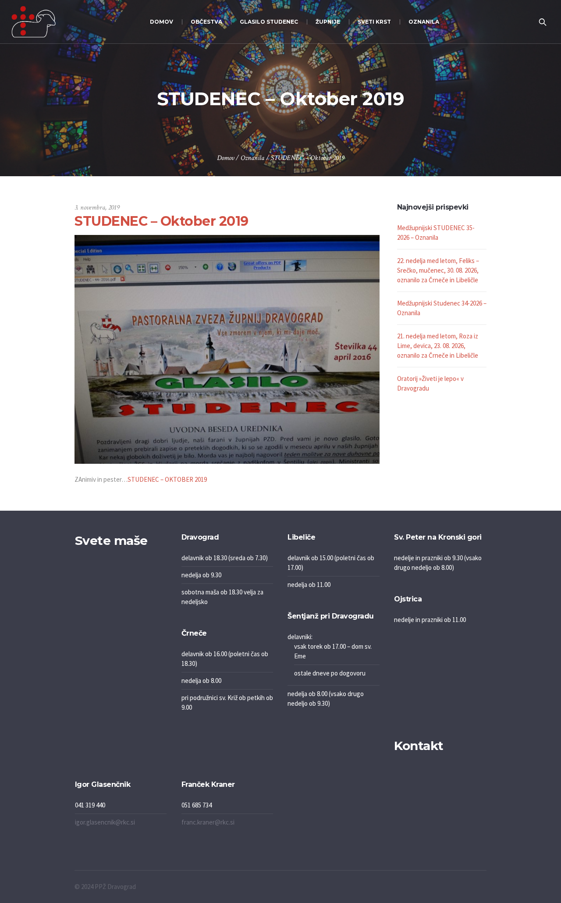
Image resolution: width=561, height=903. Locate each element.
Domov (225, 158)
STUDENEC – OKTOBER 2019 (167, 479)
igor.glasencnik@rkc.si (105, 822)
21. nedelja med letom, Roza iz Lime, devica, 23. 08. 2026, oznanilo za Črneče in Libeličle (437, 345)
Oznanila (252, 158)
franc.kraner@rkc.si (207, 822)
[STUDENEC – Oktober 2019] (227, 348)
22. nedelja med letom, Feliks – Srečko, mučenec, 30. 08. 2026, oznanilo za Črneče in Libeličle (438, 270)
